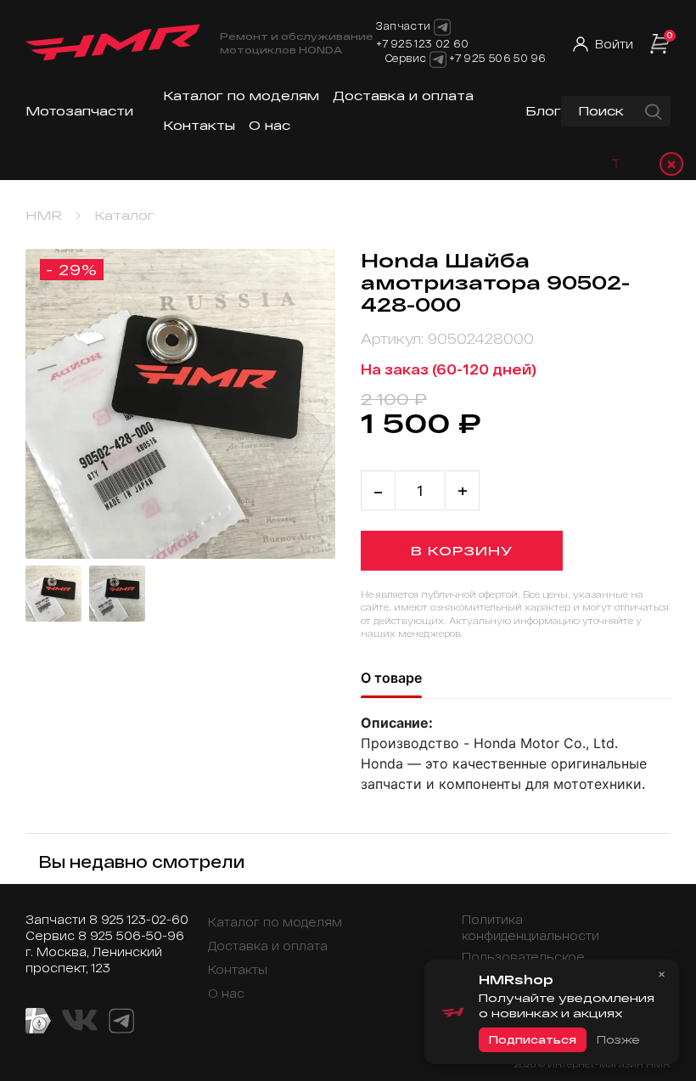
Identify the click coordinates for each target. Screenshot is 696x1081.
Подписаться (532, 1039)
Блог (543, 111)
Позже (618, 1039)
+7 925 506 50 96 (497, 58)
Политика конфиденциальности (530, 927)
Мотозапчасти (79, 111)
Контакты (199, 125)
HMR (43, 215)
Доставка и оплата (403, 95)
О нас (269, 125)
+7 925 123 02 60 (422, 43)
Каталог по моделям (241, 95)
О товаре (391, 677)
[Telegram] (437, 59)
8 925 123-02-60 (138, 919)
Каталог (124, 215)
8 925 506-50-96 (131, 935)
